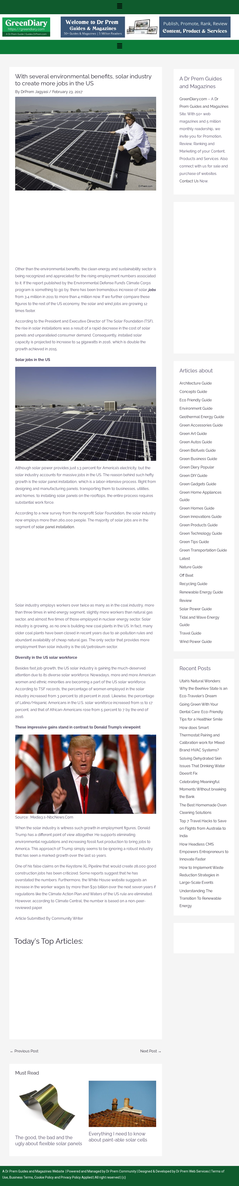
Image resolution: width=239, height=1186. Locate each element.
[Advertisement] (85, 230)
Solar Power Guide (195, 609)
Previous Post (24, 1051)
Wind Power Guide (195, 641)
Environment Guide (195, 408)
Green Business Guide (198, 459)
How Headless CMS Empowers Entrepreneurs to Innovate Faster (203, 851)
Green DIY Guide (193, 475)
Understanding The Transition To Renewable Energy (200, 898)
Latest (184, 558)
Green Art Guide (193, 433)
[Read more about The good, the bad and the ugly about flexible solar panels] (49, 1105)
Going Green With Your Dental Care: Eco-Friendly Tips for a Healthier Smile (201, 711)
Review (185, 600)
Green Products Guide (198, 525)
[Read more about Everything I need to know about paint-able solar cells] (122, 1103)
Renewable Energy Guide (201, 592)
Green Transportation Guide (203, 550)
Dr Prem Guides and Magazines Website (34, 1171)
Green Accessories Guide (201, 425)
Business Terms (21, 1177)
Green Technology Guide (200, 533)
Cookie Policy (44, 1177)
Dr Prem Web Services (192, 1171)
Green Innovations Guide (200, 516)
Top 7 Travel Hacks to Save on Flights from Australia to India (202, 828)
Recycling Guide (193, 584)
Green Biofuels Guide (197, 450)
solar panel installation (55, 527)
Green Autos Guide (195, 442)
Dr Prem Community (121, 1171)
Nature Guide (190, 567)
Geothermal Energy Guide (201, 417)
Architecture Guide (195, 383)
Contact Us (189, 181)
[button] (119, 7)
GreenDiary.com (193, 99)
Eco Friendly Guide (195, 400)
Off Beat (186, 575)
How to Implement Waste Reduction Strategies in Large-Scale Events (201, 875)
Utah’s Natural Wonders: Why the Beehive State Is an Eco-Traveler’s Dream (203, 688)
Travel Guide (190, 633)
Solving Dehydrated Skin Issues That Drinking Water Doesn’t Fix (202, 766)
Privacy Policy (71, 1177)
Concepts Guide (193, 391)
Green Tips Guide (194, 542)
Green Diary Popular (196, 467)
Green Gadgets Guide (197, 484)
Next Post (151, 1051)
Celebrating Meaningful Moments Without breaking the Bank (202, 789)
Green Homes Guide (196, 508)
